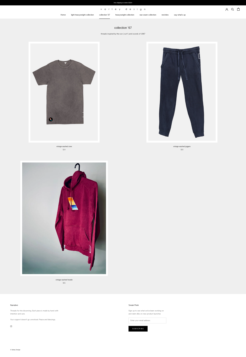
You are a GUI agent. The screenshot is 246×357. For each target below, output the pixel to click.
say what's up (180, 15)
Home (63, 15)
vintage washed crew (64, 146)
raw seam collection (148, 15)
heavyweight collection (124, 15)
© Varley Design (15, 349)
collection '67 (104, 15)
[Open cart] (238, 9)
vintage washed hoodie (64, 280)
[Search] (232, 9)
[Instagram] (11, 326)
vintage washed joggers (182, 146)
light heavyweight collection (82, 15)
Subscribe (138, 329)
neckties (165, 15)
